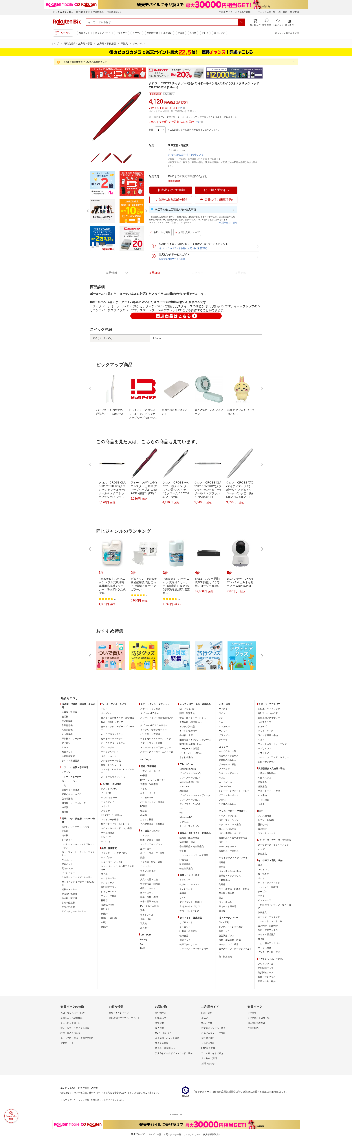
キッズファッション (229, 815)
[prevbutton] (90, 388)
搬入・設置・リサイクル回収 (74, 1028)
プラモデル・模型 (227, 764)
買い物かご (160, 1013)
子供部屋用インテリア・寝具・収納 (274, 906)
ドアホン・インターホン (231, 927)
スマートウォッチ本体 (151, 743)
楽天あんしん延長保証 (71, 1018)
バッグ (261, 849)
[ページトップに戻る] (347, 691)
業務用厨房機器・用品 (190, 744)
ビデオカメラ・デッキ (112, 738)
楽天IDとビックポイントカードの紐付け (175, 1053)
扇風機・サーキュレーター (75, 803)
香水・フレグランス (189, 911)
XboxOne (184, 786)
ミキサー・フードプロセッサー (77, 877)
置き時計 (262, 829)
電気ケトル (67, 868)
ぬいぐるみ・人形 (227, 751)
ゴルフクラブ (264, 722)
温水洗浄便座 (107, 905)
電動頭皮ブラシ (108, 887)
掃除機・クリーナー (71, 738)
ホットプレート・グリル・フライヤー (78, 854)
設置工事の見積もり (70, 1033)
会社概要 (282, 12)
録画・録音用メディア (112, 722)
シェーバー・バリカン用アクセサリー (117, 868)
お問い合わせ (207, 1063)
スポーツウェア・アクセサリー (273, 757)
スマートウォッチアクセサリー (155, 747)
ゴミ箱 (261, 939)
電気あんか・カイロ (71, 794)
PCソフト (106, 841)
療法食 (222, 911)
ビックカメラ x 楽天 (63, 12)
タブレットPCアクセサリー (154, 725)
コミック (144, 835)
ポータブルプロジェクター (114, 777)
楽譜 (142, 857)
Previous (86, 73)
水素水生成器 (68, 902)
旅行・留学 (145, 848)
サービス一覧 (154, 1134)
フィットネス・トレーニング (272, 744)
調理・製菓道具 (187, 713)
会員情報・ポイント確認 (167, 1038)
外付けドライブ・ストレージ (115, 824)
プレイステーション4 (190, 777)
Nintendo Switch (187, 769)
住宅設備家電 (68, 756)
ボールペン (139, 43)
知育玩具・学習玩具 (229, 755)
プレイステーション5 (190, 773)
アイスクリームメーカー (74, 911)
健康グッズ (184, 940)
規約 (235, 222)
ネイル (182, 897)
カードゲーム (225, 782)
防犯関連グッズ (265, 968)
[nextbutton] (261, 388)
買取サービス (67, 1043)
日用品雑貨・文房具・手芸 (78, 43)
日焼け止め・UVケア (189, 906)
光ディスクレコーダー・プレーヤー (117, 728)
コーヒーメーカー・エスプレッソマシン (78, 846)
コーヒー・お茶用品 (189, 748)
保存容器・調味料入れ (190, 722)
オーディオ (106, 713)
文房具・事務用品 (106, 43)
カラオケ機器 (146, 819)
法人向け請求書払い (165, 1048)
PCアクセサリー (109, 797)
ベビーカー (224, 842)
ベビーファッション (229, 820)
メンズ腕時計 (264, 815)
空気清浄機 (152, 33)
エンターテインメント (151, 844)
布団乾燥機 (67, 730)
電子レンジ (219, 33)
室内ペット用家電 (227, 906)
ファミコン (184, 821)
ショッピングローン (70, 1023)
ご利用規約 (252, 1028)
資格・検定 (145, 919)
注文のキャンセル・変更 (213, 1028)
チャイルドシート (227, 846)
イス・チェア (264, 900)
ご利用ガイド (225, 12)
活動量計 (105, 909)
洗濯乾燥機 (67, 721)
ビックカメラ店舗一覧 (264, 12)
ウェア (261, 739)
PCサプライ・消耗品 (111, 815)
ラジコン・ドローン (229, 773)
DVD (142, 948)
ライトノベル (146, 914)
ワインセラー (68, 873)
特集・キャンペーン (119, 1013)
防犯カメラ (224, 931)
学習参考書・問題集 (150, 884)
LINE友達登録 (208, 1048)
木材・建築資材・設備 (230, 940)
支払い (204, 1018)
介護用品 (183, 859)
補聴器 (104, 900)
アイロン (66, 743)
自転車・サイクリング (269, 709)
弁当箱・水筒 (186, 735)
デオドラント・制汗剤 (190, 902)
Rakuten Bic (67, 22)
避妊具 (182, 851)
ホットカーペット (70, 781)
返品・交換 (206, 1023)
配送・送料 (206, 1013)
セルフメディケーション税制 (74, 1100)
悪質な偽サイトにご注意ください (107, 1100)
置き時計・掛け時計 (268, 925)
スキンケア (184, 880)
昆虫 (221, 897)
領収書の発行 (207, 1038)
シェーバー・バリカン (112, 862)
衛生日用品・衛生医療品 (191, 846)
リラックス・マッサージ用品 (193, 949)
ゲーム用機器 (107, 832)
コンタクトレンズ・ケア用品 (193, 855)
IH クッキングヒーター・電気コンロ (78, 883)
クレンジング (186, 889)
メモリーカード (108, 756)
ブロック (223, 799)
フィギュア (224, 769)
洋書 (142, 910)
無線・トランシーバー (112, 765)
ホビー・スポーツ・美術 (152, 853)
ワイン (222, 713)
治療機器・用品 (187, 842)
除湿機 (65, 812)
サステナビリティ (192, 1134)
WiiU (181, 808)
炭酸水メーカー (69, 889)
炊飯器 (65, 831)
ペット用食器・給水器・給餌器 (234, 889)
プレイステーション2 (190, 804)
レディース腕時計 (267, 820)
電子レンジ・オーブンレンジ (76, 826)
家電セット (84, 33)
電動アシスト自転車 (268, 713)
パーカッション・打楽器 (152, 802)
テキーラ (223, 739)
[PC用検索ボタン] (241, 22)
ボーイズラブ (146, 892)
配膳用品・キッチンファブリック (195, 739)
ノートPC (106, 793)
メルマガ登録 (207, 1043)
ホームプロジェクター (112, 734)
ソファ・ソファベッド (269, 883)
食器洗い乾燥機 (69, 894)
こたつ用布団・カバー (269, 943)
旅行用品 (262, 853)
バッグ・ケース (265, 731)
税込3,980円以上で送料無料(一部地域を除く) (98, 12)
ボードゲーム (225, 786)
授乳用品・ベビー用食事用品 (233, 837)
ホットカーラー (108, 878)
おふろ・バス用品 (227, 829)
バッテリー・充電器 (150, 734)
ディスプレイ (107, 802)
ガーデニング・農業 (229, 944)
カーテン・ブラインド (269, 917)
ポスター (144, 928)
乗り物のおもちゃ (227, 760)
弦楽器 (143, 810)
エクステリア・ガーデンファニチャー (235, 950)
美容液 (182, 893)
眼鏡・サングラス (267, 761)
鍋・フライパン (187, 709)
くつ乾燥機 (67, 734)
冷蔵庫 (181, 33)
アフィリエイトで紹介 (212, 1053)
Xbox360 (183, 791)
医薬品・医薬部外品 (189, 837)
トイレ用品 (263, 799)
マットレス (263, 869)
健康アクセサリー (188, 944)
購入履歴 (159, 1028)
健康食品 (183, 935)
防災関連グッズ (226, 935)
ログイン (279, 33)
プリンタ (105, 806)
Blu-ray (143, 939)
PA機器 (143, 775)
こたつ (65, 785)
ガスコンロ (67, 859)
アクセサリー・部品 (111, 760)
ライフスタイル (148, 870)
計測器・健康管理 (188, 931)
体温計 (104, 927)
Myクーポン (161, 1033)
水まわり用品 (186, 757)
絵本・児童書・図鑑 (150, 840)
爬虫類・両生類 (226, 893)
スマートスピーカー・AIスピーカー (117, 771)
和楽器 (143, 815)
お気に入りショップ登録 (213, 1033)
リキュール (224, 726)
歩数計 (104, 913)
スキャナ (105, 810)
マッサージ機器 (108, 896)
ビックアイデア (103, 33)
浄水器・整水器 (69, 898)
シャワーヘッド (108, 891)
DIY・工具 (224, 922)
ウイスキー (224, 709)
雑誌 (142, 875)
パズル (222, 777)
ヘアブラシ (106, 857)
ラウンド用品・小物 (268, 735)
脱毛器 (104, 874)
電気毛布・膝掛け (70, 790)
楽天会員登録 (292, 33)
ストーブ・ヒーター (71, 776)
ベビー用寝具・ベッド (230, 833)
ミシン (65, 747)
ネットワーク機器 (110, 819)
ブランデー (224, 735)
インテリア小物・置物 (269, 952)
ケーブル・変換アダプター (153, 730)
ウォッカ (223, 731)
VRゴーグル (146, 759)
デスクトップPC (109, 788)
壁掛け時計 (263, 824)
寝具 (260, 865)
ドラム (143, 788)
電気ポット (67, 864)
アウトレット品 (265, 963)
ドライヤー (121, 33)
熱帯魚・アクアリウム (230, 875)
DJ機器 (143, 806)
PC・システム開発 (149, 906)
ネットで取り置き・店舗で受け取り (78, 1038)
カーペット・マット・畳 (270, 921)
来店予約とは (225, 222)
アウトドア (263, 753)
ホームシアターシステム (113, 743)
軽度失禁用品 (186, 868)
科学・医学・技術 (149, 901)
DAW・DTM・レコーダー (153, 780)
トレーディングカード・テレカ (234, 791)
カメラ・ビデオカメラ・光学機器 (117, 717)
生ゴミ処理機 (68, 907)
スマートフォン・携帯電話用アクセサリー (156, 719)
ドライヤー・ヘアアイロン (114, 853)
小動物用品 (224, 880)
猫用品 (222, 862)
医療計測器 (184, 864)
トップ (55, 43)
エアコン (167, 33)
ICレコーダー (107, 747)
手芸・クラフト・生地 (269, 791)
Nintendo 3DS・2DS (189, 782)
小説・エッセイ (148, 888)
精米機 (65, 835)
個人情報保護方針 (256, 1023)
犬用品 (222, 867)
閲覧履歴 (159, 1023)
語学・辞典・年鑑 (149, 897)
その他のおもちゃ (227, 804)
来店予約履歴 (161, 1043)
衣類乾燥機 (67, 725)
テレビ (205, 33)
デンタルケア (107, 883)
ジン (221, 717)
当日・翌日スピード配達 (72, 1013)
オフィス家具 (264, 947)
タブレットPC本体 (149, 713)
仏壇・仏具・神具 (267, 981)
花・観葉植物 (225, 956)
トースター (67, 840)
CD (142, 944)
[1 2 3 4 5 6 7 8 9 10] (160, 129)
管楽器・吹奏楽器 (149, 784)
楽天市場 (294, 12)
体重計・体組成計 (110, 918)
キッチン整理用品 (188, 731)
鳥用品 (222, 884)
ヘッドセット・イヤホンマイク (155, 738)
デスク (261, 896)
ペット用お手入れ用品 (230, 871)
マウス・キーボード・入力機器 (116, 828)
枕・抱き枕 (263, 874)
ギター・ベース (148, 793)
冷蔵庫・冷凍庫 (69, 712)
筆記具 (124, 43)
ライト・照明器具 (70, 760)
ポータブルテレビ (110, 752)
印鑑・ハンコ (264, 777)
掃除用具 (262, 782)
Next (266, 73)
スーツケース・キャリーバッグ (273, 845)
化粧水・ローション (189, 884)
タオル (261, 804)
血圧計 (104, 922)
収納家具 (262, 912)
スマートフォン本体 (150, 709)
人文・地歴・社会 (149, 879)
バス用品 (262, 795)
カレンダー (145, 866)
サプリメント (186, 922)
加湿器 (65, 807)
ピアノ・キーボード (150, 771)
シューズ (262, 726)
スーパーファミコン (189, 826)
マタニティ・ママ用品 (230, 824)
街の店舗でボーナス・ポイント (124, 1018)
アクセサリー (146, 797)
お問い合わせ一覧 (172, 1134)
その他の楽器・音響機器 (152, 824)
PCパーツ (106, 837)
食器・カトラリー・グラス (192, 717)
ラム (221, 722)
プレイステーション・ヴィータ (194, 795)
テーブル (262, 891)
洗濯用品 (262, 786)
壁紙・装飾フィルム (268, 930)
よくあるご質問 (242, 12)
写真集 (143, 923)
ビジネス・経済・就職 (151, 862)
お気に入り (160, 1018)
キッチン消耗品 (187, 726)
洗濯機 (193, 33)
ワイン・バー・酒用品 (190, 753)
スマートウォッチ (267, 833)
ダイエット (184, 927)
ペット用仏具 (225, 902)
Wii (181, 813)
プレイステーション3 (190, 799)
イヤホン (137, 33)
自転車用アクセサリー (269, 717)
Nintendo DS (185, 817)
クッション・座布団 (268, 887)
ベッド (261, 878)
